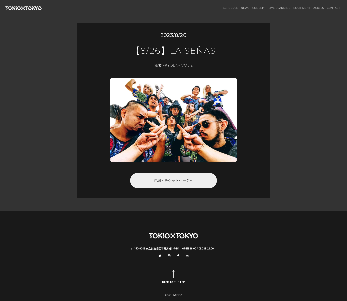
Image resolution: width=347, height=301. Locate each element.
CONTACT (333, 8)
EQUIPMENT (301, 8)
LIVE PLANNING (279, 8)
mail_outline (187, 255)
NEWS (245, 8)
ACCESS (318, 8)
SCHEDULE (230, 8)
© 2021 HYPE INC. (173, 295)
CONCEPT (259, 8)
